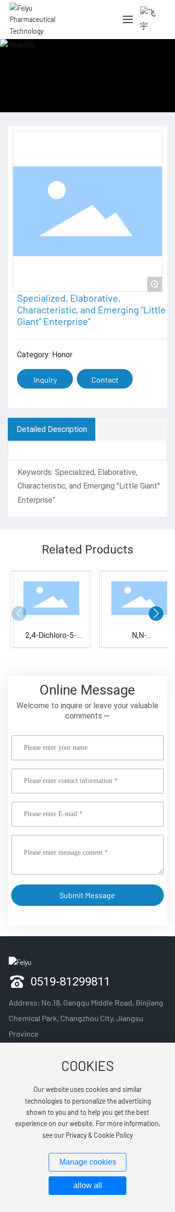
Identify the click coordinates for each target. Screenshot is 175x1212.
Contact (105, 379)
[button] (156, 613)
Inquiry (45, 379)
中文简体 (149, 36)
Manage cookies (87, 1162)
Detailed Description (52, 429)
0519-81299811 (70, 981)
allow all (87, 1185)
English (147, 53)
